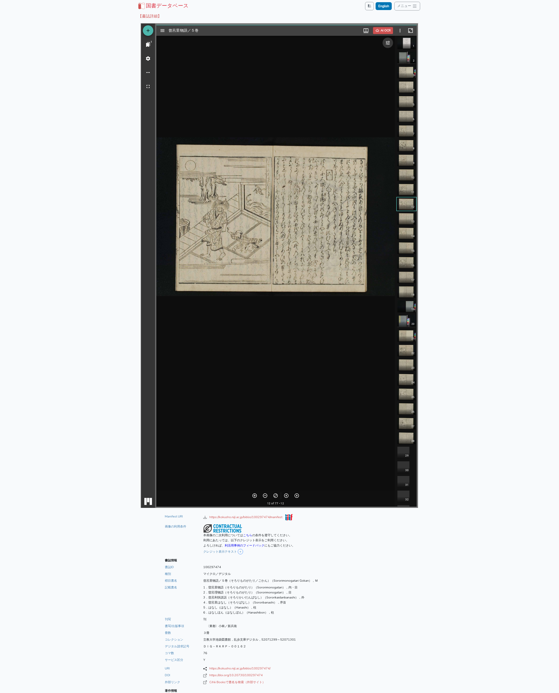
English (383, 6)
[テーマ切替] (369, 6)
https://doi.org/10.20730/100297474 (236, 675)
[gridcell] (163, 5)
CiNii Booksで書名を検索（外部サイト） (237, 682)
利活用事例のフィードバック (244, 545)
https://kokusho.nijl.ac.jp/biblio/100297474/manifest (246, 517)
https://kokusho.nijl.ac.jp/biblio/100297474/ (240, 668)
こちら (247, 535)
